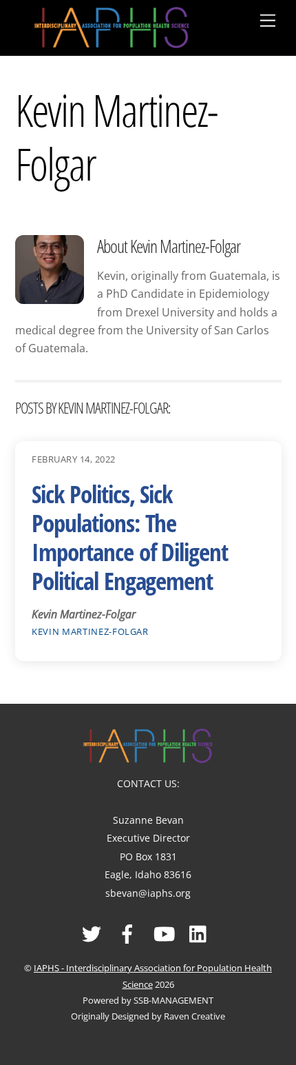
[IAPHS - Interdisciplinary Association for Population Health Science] (111, 25)
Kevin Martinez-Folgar (90, 631)
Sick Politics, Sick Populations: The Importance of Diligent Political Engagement (130, 537)
